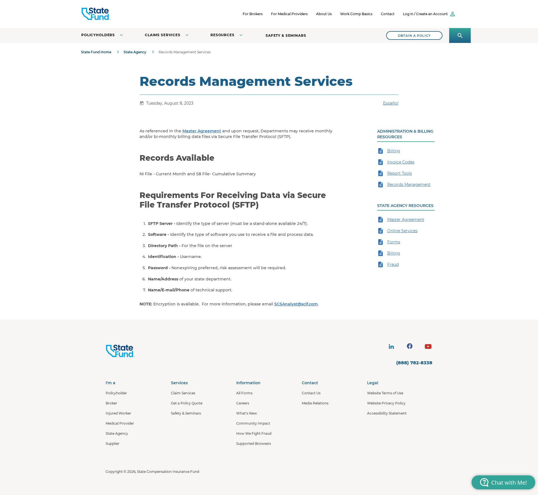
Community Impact (253, 423)
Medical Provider (120, 423)
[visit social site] (391, 346)
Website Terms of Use (385, 393)
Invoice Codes (400, 162)
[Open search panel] (460, 35)
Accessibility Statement (387, 413)
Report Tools (399, 173)
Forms (393, 242)
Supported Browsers (253, 443)
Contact (388, 14)
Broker (111, 403)
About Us (324, 14)
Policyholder (116, 393)
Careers (242, 403)
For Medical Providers (289, 14)
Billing (393, 150)
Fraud (393, 264)
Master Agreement (201, 130)
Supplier (112, 443)
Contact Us (311, 393)
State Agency (135, 52)
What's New (246, 413)
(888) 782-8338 (414, 362)
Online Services (402, 230)
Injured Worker (118, 413)
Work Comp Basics (356, 14)
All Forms (244, 393)
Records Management (409, 184)
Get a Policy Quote (186, 403)
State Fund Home (96, 52)
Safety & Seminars (286, 35)
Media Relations (315, 403)
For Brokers (253, 14)
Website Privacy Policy (386, 403)
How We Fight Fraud (254, 433)
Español (390, 103)
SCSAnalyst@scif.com (296, 304)
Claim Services (183, 393)
